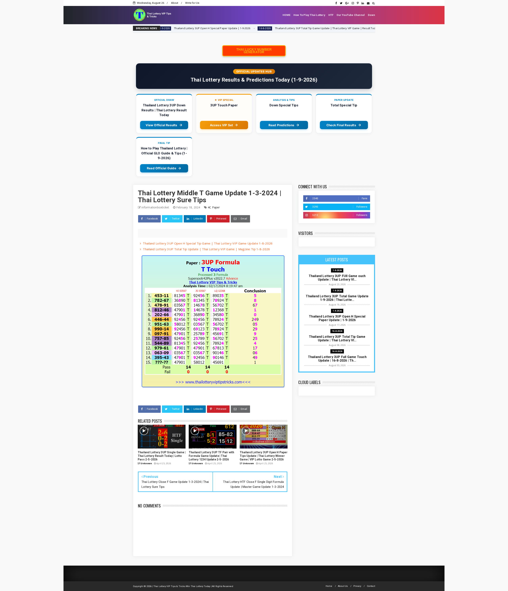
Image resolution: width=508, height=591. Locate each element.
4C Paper (214, 207)
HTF (331, 14)
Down (371, 14)
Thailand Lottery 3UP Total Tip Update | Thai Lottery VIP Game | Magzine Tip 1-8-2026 (206, 249)
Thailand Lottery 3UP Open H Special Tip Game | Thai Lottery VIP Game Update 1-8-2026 (207, 243)
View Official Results (161, 125)
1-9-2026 (337, 270)
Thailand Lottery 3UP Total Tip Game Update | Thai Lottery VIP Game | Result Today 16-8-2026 (296, 28)
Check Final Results (341, 125)
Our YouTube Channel (351, 14)
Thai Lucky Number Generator (254, 51)
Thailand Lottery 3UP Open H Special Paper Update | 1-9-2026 (175, 28)
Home (329, 586)
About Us (343, 586)
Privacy (357, 586)
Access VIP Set (221, 125)
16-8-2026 (228, 28)
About (174, 2)
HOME (286, 14)
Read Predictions (281, 125)
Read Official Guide (161, 168)
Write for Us (192, 2)
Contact (371, 586)
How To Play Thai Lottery (309, 14)
